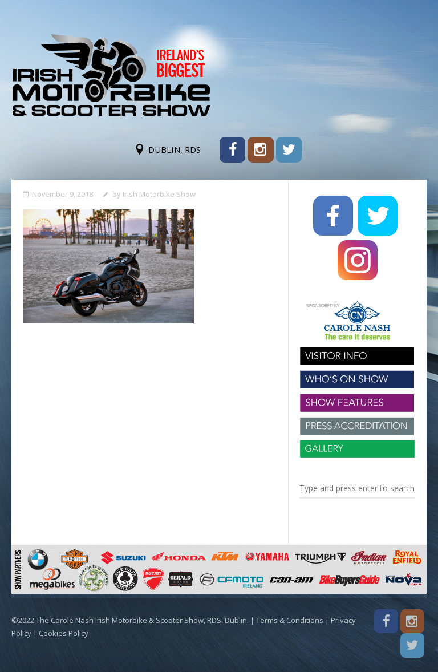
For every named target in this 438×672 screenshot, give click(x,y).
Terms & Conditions (289, 620)
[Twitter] (289, 150)
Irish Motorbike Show (159, 194)
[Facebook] (232, 150)
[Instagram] (260, 150)
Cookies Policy (63, 633)
